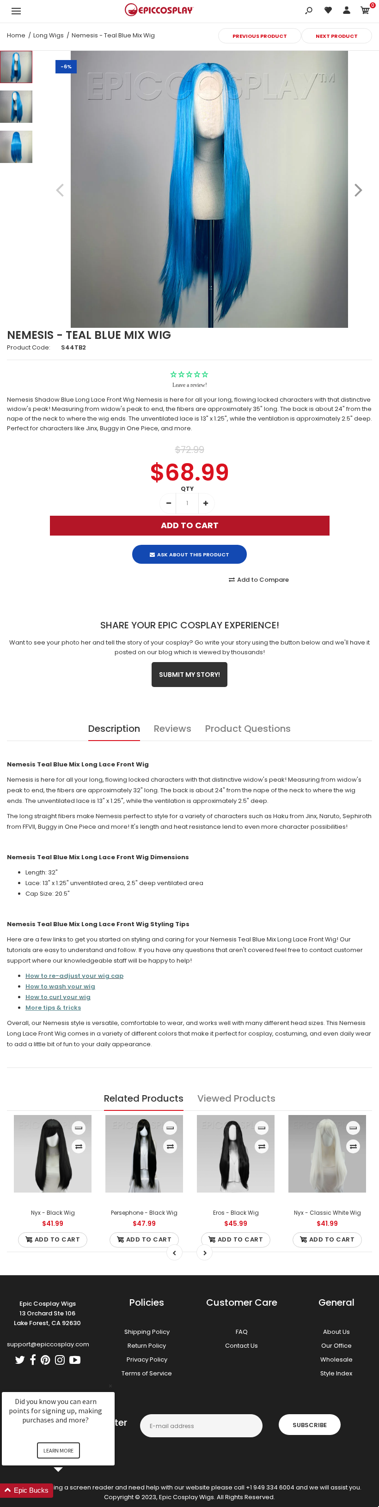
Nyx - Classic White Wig (327, 1213)
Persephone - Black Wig (144, 1213)
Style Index (336, 1373)
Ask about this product (193, 554)
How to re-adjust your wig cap (74, 975)
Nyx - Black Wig (53, 1213)
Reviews (172, 728)
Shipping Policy (147, 1331)
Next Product (337, 36)
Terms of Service (147, 1373)
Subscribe (310, 1425)
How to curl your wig (58, 997)
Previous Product (259, 36)
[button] (69, 1490)
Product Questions (248, 728)
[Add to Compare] (78, 1146)
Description (114, 728)
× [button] (110, 1385)
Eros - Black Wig (236, 1213)
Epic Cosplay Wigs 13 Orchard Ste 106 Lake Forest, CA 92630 (47, 1313)
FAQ (242, 1331)
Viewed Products (236, 1098)
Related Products (143, 1098)
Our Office (336, 1345)
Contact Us (241, 1345)
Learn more (58, 1450)
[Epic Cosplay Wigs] (159, 11)
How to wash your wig (60, 986)
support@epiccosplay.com (48, 1344)
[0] (365, 12)
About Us (336, 1331)
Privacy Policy (147, 1359)
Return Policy (147, 1345)
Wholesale (336, 1359)
